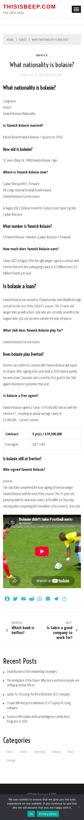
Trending (10, 760)
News (70, 752)
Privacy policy (48, 814)
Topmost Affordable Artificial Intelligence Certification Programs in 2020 (38, 719)
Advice (42, 55)
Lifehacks (56, 752)
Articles (23, 752)
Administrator (52, 75)
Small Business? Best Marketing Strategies (32, 671)
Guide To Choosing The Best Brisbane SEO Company (38, 694)
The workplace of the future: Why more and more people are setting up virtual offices (43, 682)
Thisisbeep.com (29, 7)
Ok (31, 814)
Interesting (39, 752)
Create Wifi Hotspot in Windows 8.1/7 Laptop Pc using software (39, 705)
